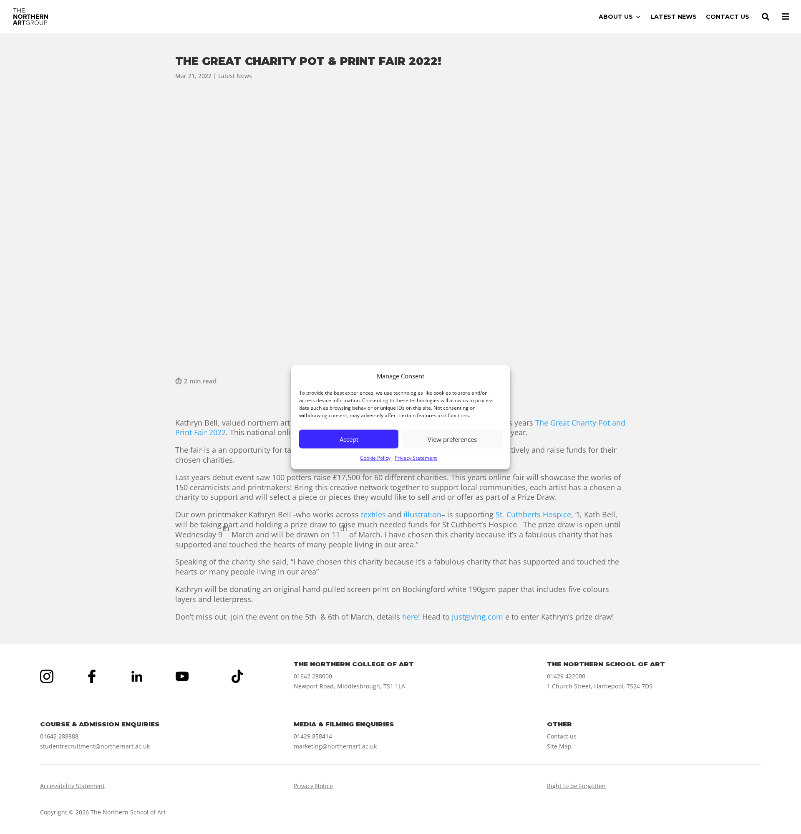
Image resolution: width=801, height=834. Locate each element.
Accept (349, 439)
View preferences (452, 439)
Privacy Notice (313, 786)
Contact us (562, 736)
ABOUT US (616, 17)
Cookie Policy (375, 457)
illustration (422, 514)
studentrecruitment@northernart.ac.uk (95, 746)
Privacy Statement (416, 457)
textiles (373, 514)
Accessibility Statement (72, 786)
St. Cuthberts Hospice (533, 514)
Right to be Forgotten (576, 786)
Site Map (559, 746)
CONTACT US (727, 17)
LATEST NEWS (673, 17)
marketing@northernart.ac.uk (335, 746)
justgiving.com (477, 617)
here (410, 617)
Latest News (235, 76)
